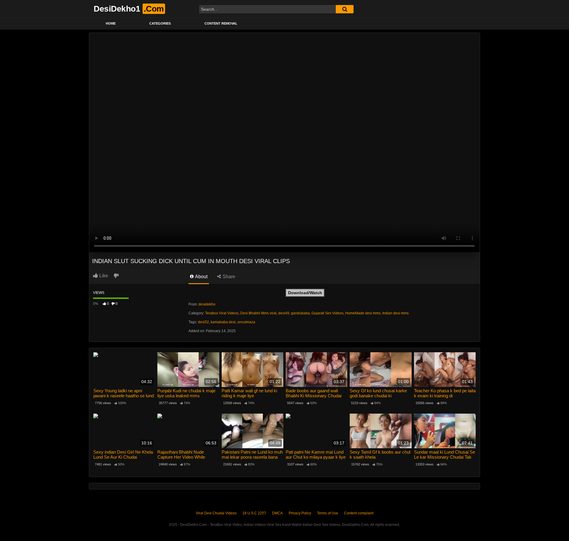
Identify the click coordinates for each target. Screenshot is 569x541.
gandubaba (300, 313)
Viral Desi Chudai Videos (216, 513)
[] (345, 9)
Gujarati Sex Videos (327, 313)
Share (228, 276)
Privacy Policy (300, 513)
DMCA (277, 513)
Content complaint (358, 513)
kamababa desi (223, 322)
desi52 (203, 322)
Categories (160, 23)
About (200, 276)
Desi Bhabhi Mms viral (258, 313)
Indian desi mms (395, 313)
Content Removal (220, 23)
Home (111, 23)
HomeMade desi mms (363, 313)
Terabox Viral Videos (222, 313)
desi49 (283, 313)
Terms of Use (327, 513)
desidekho (207, 304)
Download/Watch (305, 292)
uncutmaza (246, 322)
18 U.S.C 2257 (254, 513)
